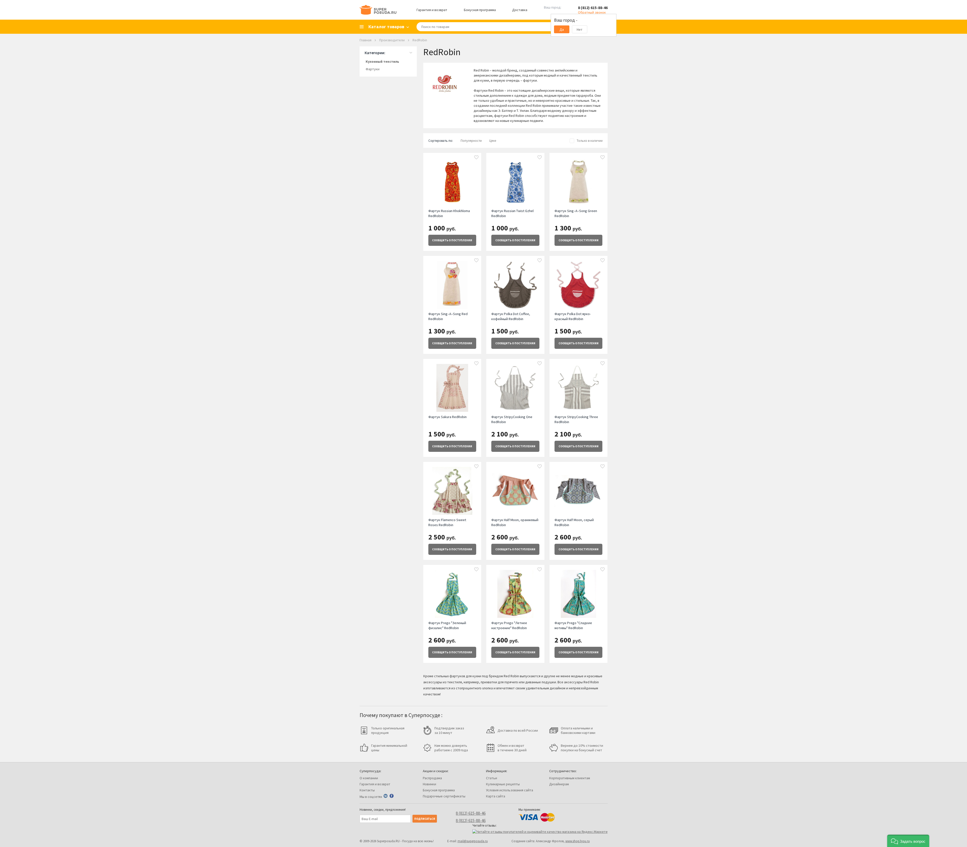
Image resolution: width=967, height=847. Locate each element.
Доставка (519, 10)
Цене (492, 141)
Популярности (471, 141)
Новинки (429, 784)
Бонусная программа (480, 10)
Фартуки (372, 69)
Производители (392, 40)
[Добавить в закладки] (476, 157)
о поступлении (452, 240)
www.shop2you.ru (577, 841)
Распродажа (432, 778)
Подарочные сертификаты (444, 796)
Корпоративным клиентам (569, 778)
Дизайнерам (559, 784)
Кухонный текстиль (382, 61)
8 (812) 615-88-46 (593, 7)
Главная (365, 40)
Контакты (367, 790)
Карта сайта (495, 796)
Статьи (491, 778)
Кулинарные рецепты (503, 784)
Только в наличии (590, 141)
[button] (908, 841)
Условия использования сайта (509, 790)
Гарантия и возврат (432, 10)
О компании (369, 778)
